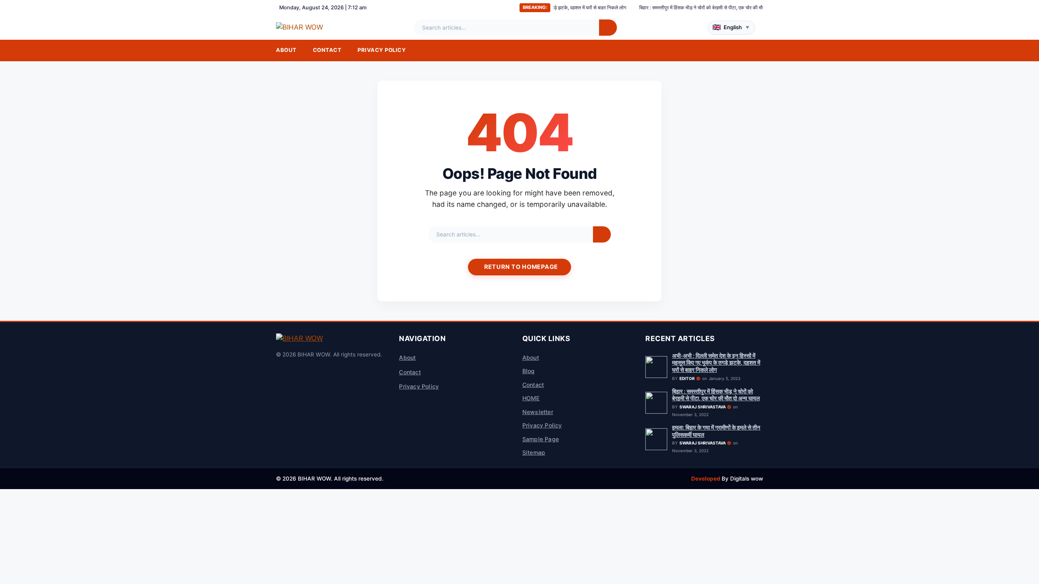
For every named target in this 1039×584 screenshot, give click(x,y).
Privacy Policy (382, 50)
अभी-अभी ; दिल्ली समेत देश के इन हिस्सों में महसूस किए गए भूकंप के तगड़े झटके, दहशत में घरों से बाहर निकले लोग (716, 362)
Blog (528, 370)
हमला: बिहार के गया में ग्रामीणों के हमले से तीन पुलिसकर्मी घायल (716, 431)
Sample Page (540, 439)
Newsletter (537, 411)
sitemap (533, 452)
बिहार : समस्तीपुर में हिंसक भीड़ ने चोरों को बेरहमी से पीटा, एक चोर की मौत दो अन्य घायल (687, 7)
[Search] (608, 27)
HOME (531, 398)
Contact (327, 50)
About (286, 50)
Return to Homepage (521, 266)
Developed (706, 478)
